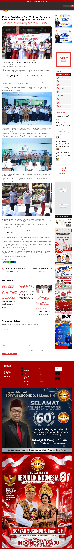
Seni (3, 298)
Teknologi (37, 23)
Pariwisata (5, 293)
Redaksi (40, 374)
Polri (12, 24)
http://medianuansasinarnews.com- (16, 61)
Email (30, 345)
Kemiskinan (38, 22)
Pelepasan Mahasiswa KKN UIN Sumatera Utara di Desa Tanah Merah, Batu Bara (39, 270)
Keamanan (32, 22)
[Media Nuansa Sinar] (13, 11)
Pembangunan (15, 23)
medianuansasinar (7, 22)
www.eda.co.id (7, 376)
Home (3, 4)
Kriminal (62, 4)
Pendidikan (32, 4)
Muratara (21, 287)
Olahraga (24, 4)
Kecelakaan (5, 288)
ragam (15, 24)
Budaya (55, 4)
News (17, 4)
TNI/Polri (41, 381)
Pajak (13, 292)
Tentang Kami (41, 369)
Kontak (40, 372)
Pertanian (11, 296)
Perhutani (5, 296)
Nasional (47, 4)
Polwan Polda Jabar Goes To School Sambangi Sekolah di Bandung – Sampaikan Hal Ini (26, 18)
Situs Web (5, 348)
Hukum (28, 22)
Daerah (10, 4)
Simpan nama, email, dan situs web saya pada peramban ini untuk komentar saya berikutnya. (24, 350)
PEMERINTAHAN (6, 295)
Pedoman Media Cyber (41, 378)
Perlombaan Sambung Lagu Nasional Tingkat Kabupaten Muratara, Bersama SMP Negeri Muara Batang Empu (27, 296)
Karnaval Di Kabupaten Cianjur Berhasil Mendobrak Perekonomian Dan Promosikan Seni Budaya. (43, 312)
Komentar (5, 329)
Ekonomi (24, 22)
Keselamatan (5, 23)
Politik (3, 8)
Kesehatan (44, 22)
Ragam (40, 4)
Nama (4, 345)
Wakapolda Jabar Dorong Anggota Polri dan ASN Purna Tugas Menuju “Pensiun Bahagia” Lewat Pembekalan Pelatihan (15, 271)
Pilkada (4, 297)
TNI (22, 24)
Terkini (18, 24)
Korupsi (4, 291)
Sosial (33, 23)
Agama (4, 285)
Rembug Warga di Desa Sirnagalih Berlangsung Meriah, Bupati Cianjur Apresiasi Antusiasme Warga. (8, 304)
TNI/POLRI (42, 23)
